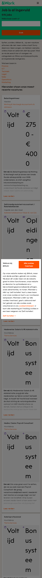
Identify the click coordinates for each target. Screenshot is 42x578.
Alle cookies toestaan (29, 264)
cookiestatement (26, 306)
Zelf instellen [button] (8, 316)
